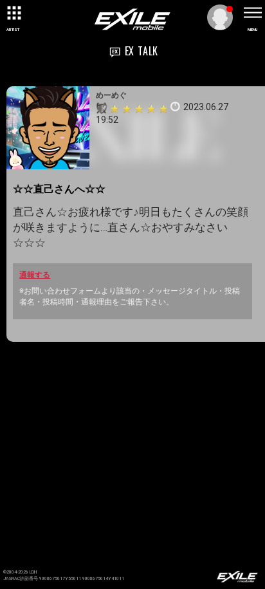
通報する (34, 274)
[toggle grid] (13, 13)
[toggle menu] (252, 13)
